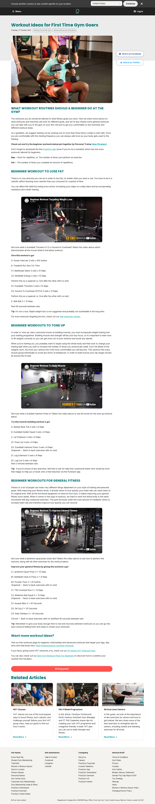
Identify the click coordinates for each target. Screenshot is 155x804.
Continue (130, 3)
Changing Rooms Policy (122, 791)
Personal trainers (18, 775)
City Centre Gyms (18, 778)
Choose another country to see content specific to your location (41, 4)
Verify (114, 785)
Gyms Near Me (17, 757)
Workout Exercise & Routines (65, 30)
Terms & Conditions (120, 757)
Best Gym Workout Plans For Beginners (55, 656)
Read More (18, 737)
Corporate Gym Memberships (23, 781)
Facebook (49, 760)
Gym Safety (117, 769)
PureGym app (49, 149)
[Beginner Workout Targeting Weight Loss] (62, 219)
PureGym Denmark (19, 791)
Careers (81, 760)
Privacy (115, 763)
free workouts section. (70, 316)
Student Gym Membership (21, 760)
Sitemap (115, 781)
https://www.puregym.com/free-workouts (55, 645)
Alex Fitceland (99, 144)
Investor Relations (85, 766)
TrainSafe (15, 763)
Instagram (49, 763)
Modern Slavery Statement (123, 772)
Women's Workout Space (21, 766)
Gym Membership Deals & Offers (24, 785)
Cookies (115, 766)
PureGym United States (20, 794)
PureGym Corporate (86, 763)
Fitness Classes (17, 772)
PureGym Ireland (85, 781)
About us (82, 757)
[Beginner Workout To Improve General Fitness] (62, 530)
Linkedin (48, 766)
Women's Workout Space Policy (125, 788)
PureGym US (83, 778)
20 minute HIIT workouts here (81, 650)
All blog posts (62, 669)
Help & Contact (51, 757)
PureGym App (84, 769)
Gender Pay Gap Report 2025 (124, 775)
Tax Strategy (117, 778)
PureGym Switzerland (20, 788)
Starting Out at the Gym (42, 30)
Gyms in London (18, 769)
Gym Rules (116, 760)
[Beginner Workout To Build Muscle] (62, 385)
